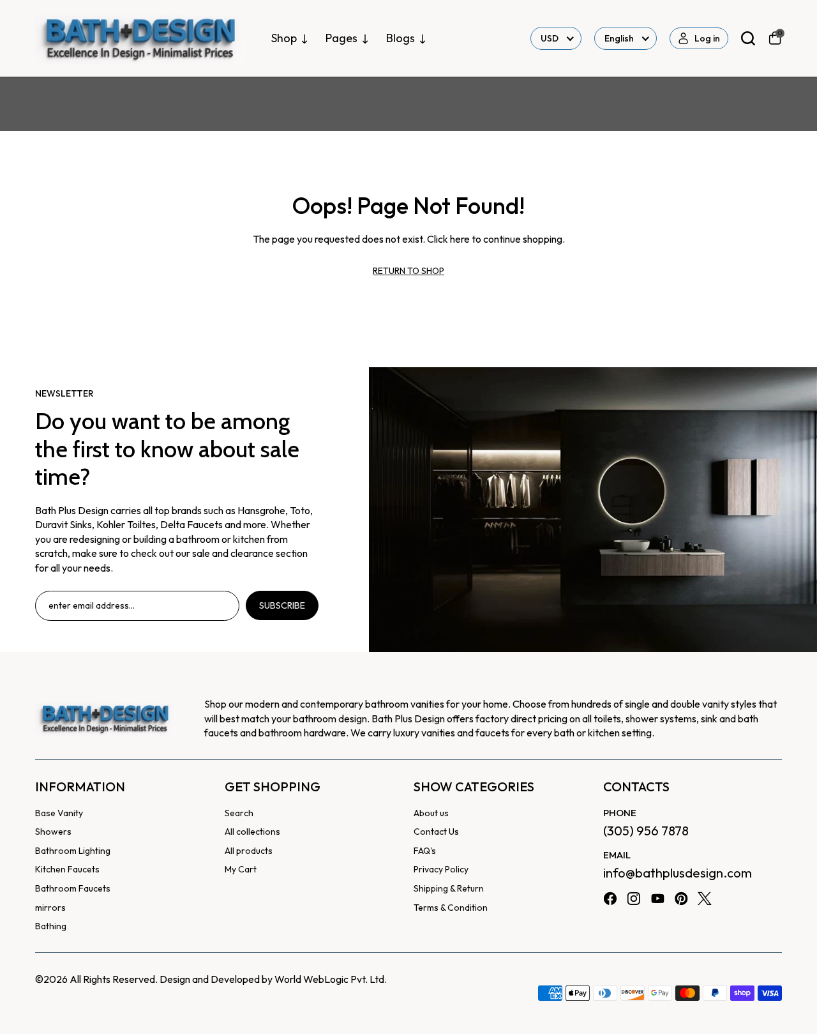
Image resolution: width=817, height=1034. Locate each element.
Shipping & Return (449, 888)
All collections (252, 831)
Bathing (50, 926)
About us (431, 813)
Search (239, 813)
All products (249, 850)
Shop (284, 38)
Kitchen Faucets (67, 869)
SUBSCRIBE (282, 605)
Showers (53, 831)
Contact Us (436, 831)
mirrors (50, 907)
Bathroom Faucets (72, 888)
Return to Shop (408, 271)
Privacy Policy (441, 869)
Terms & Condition (451, 907)
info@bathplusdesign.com (677, 873)
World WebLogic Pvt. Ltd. (330, 979)
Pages (341, 38)
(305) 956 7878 (646, 831)
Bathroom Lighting (72, 850)
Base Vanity (59, 813)
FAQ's (425, 850)
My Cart (241, 869)
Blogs (400, 38)
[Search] (748, 38)
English (619, 38)
